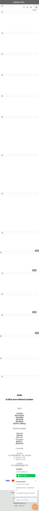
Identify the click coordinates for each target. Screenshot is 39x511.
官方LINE (19, 437)
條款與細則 (19, 417)
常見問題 (19, 413)
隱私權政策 (19, 421)
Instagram (19, 439)
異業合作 (19, 441)
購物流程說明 (19, 415)
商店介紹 (19, 433)
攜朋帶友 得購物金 (19, 423)
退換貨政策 (19, 419)
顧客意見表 (19, 443)
